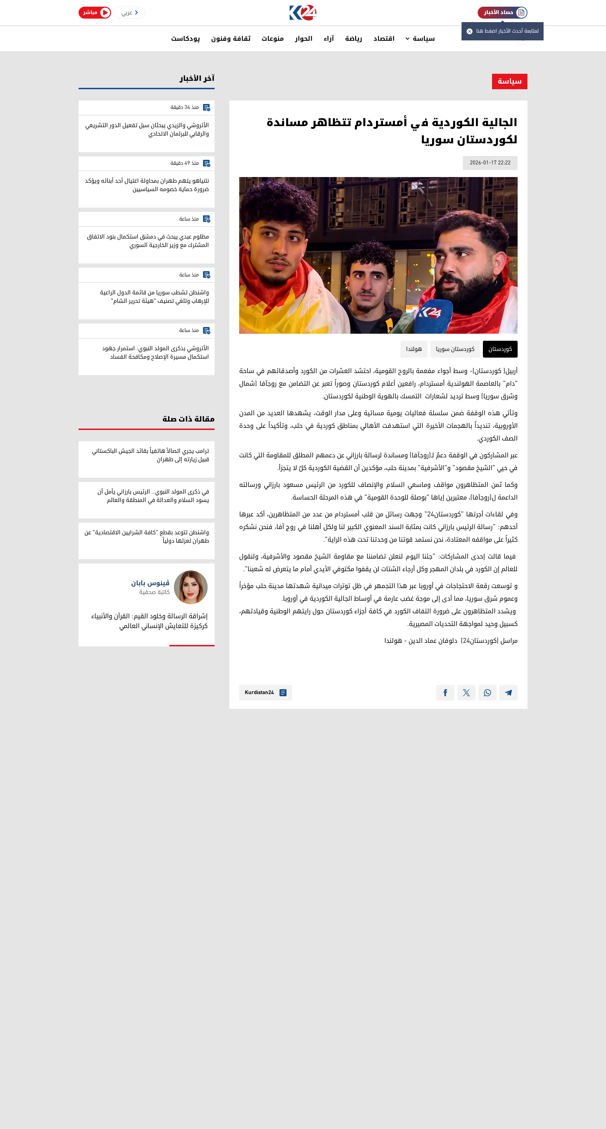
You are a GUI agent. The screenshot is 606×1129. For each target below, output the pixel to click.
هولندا (414, 349)
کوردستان (500, 349)
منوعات (273, 39)
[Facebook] (445, 692)
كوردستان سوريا (455, 349)
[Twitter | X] (466, 692)
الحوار (303, 39)
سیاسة (424, 38)
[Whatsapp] (487, 692)
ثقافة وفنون (230, 39)
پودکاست (185, 39)
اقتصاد (384, 39)
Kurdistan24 (259, 692)
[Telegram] (508, 692)
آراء (329, 39)
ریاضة (353, 39)
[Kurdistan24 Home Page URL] (303, 13)
